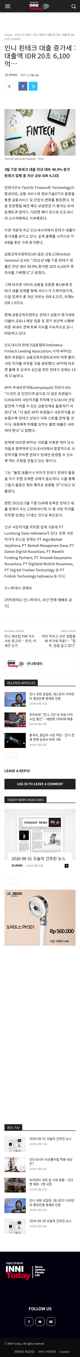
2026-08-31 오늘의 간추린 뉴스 (39, 858)
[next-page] (14, 755)
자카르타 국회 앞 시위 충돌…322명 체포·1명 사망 (51, 1182)
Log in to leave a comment (40, 784)
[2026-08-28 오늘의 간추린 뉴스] (15, 1226)
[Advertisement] (40, 992)
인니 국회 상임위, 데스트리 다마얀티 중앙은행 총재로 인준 (51, 696)
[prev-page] (7, 755)
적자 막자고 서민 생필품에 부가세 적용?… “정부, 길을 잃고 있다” (59, 641)
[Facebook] (22, 86)
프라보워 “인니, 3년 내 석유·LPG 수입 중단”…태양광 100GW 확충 (51, 716)
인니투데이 (11, 75)
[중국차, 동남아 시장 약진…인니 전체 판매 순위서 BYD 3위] (15, 740)
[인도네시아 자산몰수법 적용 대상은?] (15, 1164)
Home (8, 35)
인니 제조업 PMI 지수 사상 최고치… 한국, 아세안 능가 (20, 641)
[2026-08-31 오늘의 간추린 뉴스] (40, 834)
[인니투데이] (16, 663)
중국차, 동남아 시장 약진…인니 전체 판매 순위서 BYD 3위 (51, 737)
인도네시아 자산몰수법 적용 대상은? (50, 1161)
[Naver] (40, 1321)
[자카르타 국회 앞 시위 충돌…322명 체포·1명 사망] (15, 1185)
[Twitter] (33, 86)
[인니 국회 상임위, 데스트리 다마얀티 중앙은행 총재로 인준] (15, 699)
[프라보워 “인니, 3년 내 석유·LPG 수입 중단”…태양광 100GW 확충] (15, 719)
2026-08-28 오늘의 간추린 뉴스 (50, 1221)
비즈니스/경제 (23, 35)
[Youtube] (51, 1321)
